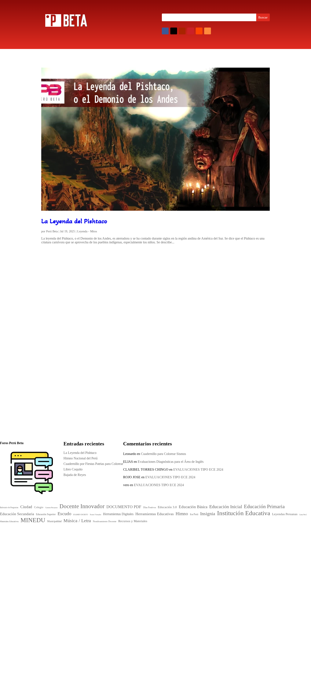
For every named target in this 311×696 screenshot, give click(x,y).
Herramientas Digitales (147, 559)
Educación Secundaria (173, 553)
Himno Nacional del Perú (64, 370)
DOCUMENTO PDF (135, 543)
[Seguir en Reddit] (199, 31)
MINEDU (134, 575)
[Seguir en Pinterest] (190, 31)
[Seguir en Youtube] (182, 31)
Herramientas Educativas (174, 558)
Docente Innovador (154, 538)
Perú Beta (52, 231)
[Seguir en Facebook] (165, 31)
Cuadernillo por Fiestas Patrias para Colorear (200, 370)
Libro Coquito (211, 576)
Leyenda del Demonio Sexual (222, 592)
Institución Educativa (148, 568)
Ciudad (126, 539)
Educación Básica (162, 543)
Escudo (128, 558)
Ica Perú (48, 533)
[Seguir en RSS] (207, 31)
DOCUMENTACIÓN (94, 377)
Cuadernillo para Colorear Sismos (163, 454)
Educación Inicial (136, 548)
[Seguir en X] (173, 31)
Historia (113, 377)
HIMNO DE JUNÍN (216, 587)
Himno (127, 563)
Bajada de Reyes (213, 581)
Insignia (140, 563)
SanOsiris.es (158, 622)
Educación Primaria (140, 553)
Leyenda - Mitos (87, 231)
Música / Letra (159, 576)
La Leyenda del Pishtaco (74, 221)
